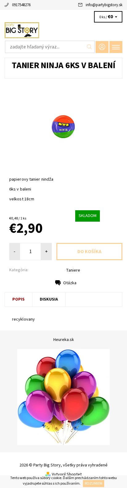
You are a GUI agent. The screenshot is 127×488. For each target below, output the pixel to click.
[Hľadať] (89, 47)
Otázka (69, 283)
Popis (18, 299)
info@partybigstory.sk (104, 5)
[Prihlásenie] (102, 47)
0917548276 (21, 5)
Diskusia (49, 299)
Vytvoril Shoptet (67, 474)
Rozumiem (93, 483)
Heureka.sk (63, 340)
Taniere (73, 270)
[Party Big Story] (63, 30)
